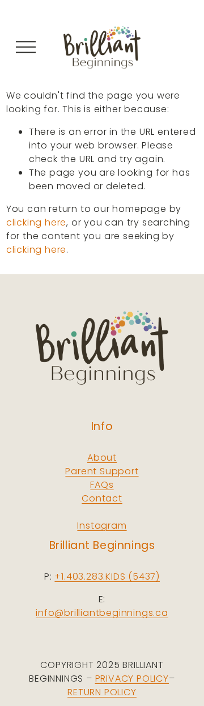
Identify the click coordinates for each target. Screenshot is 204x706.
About (102, 457)
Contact (102, 498)
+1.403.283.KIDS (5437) (107, 576)
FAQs (101, 484)
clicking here (36, 222)
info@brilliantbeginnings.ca (102, 612)
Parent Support (101, 471)
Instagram (101, 525)
